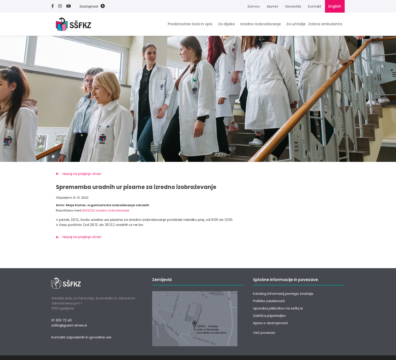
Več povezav (264, 332)
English (334, 6)
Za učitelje (295, 24)
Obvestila (293, 6)
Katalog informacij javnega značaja (283, 293)
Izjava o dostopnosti (270, 323)
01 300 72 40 (61, 320)
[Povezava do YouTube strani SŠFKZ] (70, 6)
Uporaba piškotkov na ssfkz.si (278, 308)
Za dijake (226, 24)
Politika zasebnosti (269, 300)
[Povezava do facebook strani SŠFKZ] (54, 6)
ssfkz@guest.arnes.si (69, 325)
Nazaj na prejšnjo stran (82, 173)
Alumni (272, 6)
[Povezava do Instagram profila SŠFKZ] (61, 6)
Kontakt (315, 6)
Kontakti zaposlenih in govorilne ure (81, 337)
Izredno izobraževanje (260, 24)
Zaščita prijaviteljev (269, 315)
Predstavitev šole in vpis (190, 24)
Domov (254, 6)
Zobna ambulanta (325, 24)
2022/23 (88, 210)
